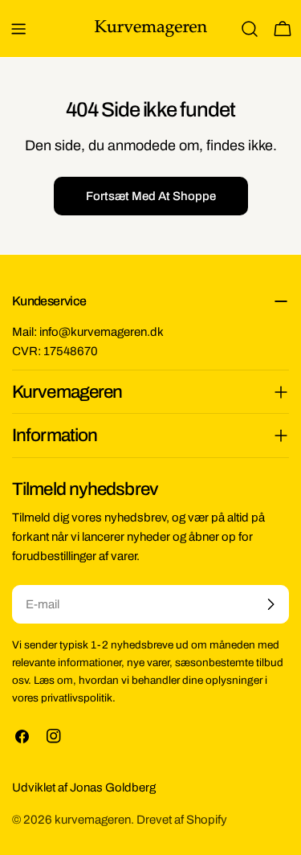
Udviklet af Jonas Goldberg (84, 787)
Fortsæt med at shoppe (151, 196)
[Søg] (250, 29)
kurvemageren (93, 819)
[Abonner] (270, 604)
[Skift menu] (18, 29)
